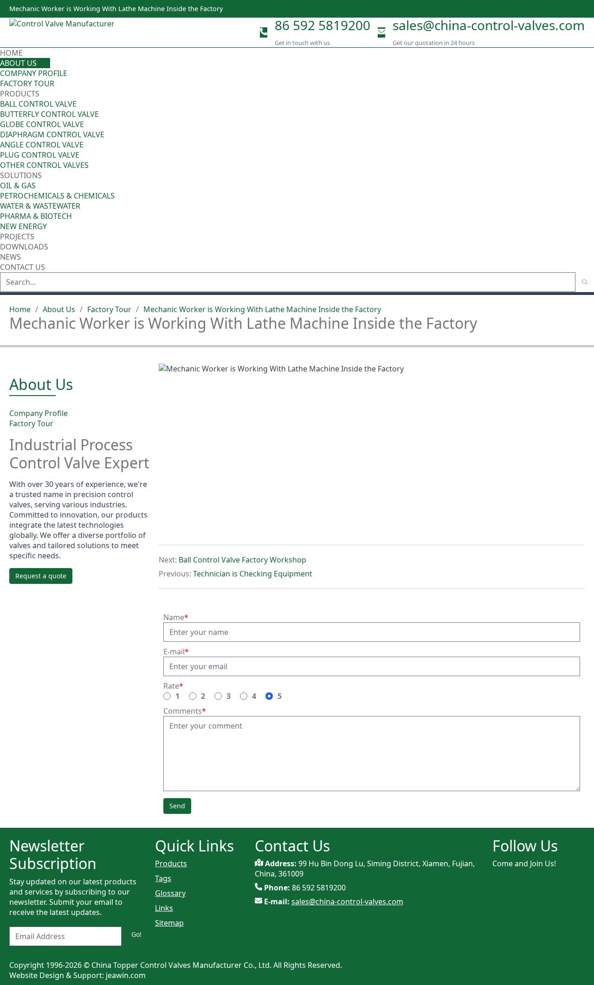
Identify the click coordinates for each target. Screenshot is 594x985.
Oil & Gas (18, 185)
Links (164, 908)
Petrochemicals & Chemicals (57, 196)
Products (19, 94)
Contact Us (22, 267)
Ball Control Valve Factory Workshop (242, 560)
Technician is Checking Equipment (252, 574)
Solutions (21, 175)
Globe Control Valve (42, 124)
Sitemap (169, 923)
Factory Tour (27, 83)
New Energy (23, 226)
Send (177, 805)
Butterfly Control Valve (49, 114)
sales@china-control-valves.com (489, 25)
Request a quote (40, 575)
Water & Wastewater (40, 206)
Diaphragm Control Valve (52, 134)
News (10, 257)
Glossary (170, 893)
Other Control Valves (44, 165)
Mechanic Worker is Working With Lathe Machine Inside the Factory (262, 309)
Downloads (24, 247)
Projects (17, 236)
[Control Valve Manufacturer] (65, 32)
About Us (19, 63)
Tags (163, 878)
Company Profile (33, 73)
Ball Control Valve (38, 104)
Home (11, 53)
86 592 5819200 (322, 25)
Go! (136, 934)
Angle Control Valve (42, 145)
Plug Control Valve (39, 155)
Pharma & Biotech (36, 216)
